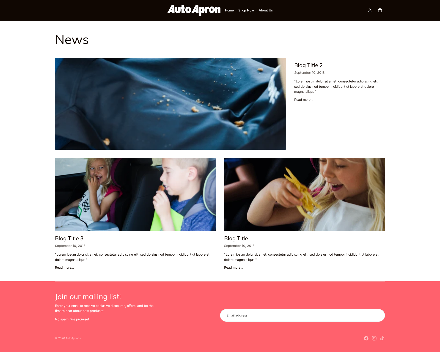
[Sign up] (378, 315)
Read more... (303, 99)
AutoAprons (73, 338)
